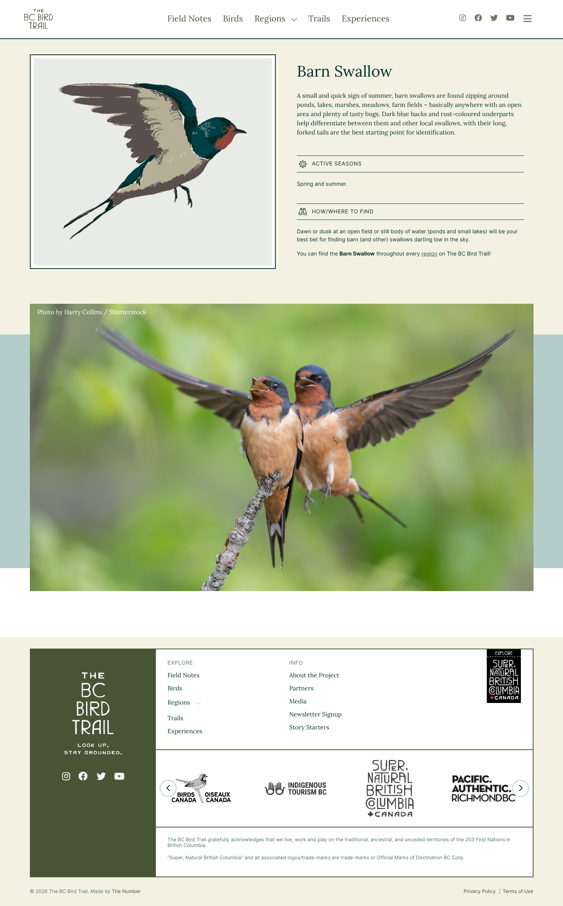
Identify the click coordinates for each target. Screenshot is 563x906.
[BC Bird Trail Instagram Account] (462, 18)
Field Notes (189, 18)
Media (298, 701)
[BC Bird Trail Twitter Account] (494, 18)
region (430, 254)
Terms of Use (517, 892)
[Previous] (168, 788)
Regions (271, 18)
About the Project (314, 675)
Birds (233, 18)
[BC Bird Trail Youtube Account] (510, 18)
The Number (126, 892)
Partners (301, 688)
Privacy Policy (480, 892)
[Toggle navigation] (526, 19)
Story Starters (309, 727)
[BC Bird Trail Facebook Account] (478, 18)
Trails (319, 18)
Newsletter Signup (315, 714)
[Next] (520, 788)
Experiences (366, 18)
